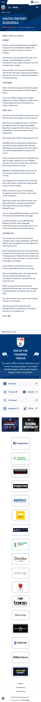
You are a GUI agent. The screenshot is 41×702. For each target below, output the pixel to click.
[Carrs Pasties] (20, 515)
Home (8, 12)
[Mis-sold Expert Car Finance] (20, 671)
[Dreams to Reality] (20, 628)
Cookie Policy (20, 687)
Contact (20, 683)
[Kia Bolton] (20, 530)
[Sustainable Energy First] (20, 544)
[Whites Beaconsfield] (20, 587)
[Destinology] (20, 615)
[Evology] (20, 573)
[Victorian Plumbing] (21, 458)
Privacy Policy (20, 691)
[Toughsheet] (21, 443)
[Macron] (20, 486)
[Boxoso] (20, 601)
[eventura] (20, 500)
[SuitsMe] (20, 642)
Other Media (26, 700)
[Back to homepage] (3, 7)
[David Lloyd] (20, 559)
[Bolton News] (20, 657)
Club (3, 2)
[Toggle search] (37, 7)
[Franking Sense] (20, 471)
